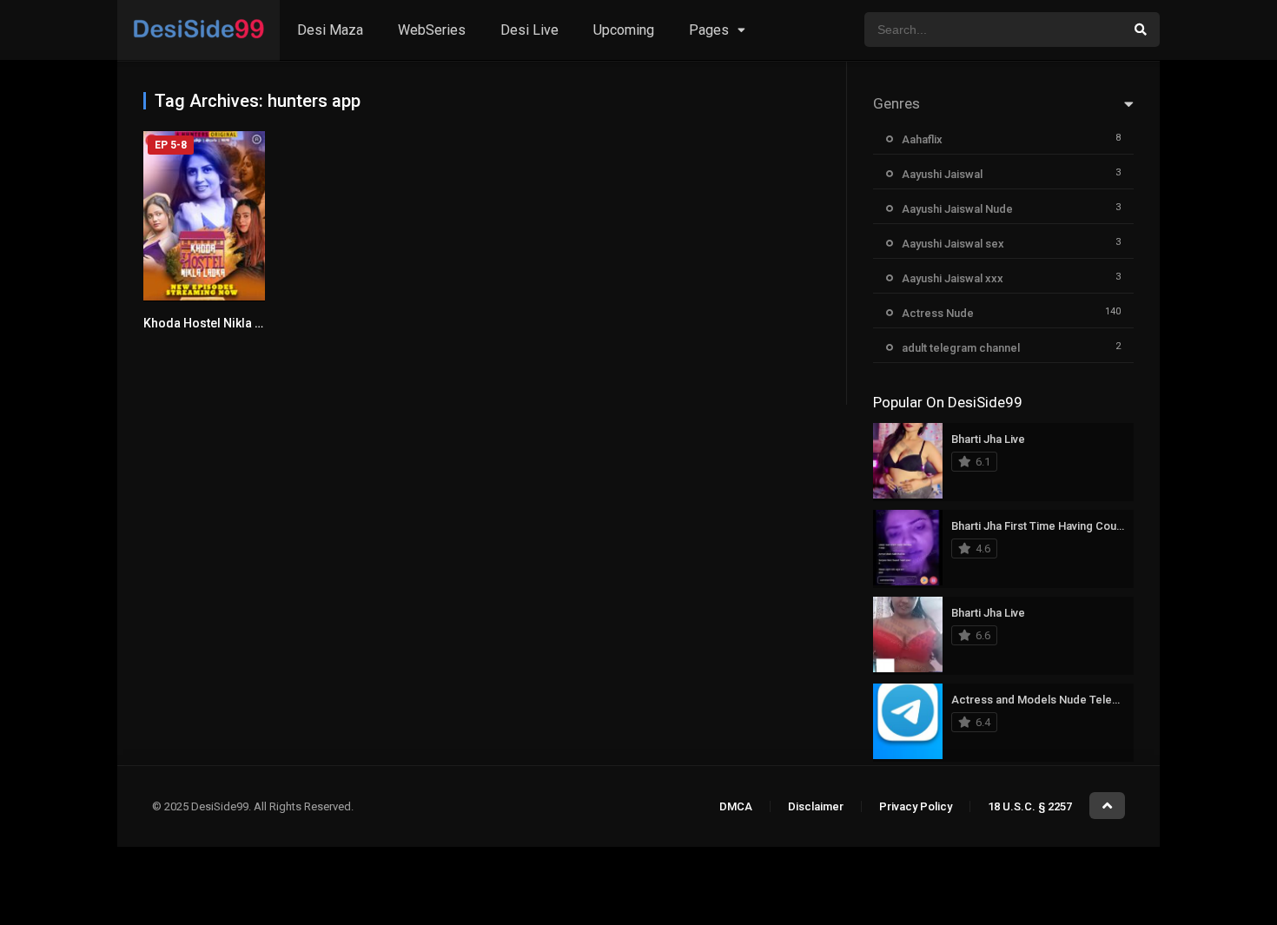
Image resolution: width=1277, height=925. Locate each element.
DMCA (735, 806)
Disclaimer (816, 806)
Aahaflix (922, 139)
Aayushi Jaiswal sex (953, 243)
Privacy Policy (915, 806)
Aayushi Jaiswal (942, 174)
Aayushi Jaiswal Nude (957, 208)
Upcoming (623, 30)
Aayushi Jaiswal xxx (952, 278)
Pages (709, 30)
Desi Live (529, 30)
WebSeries (432, 30)
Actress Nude (938, 313)
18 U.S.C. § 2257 (1030, 806)
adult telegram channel (961, 347)
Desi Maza (330, 30)
